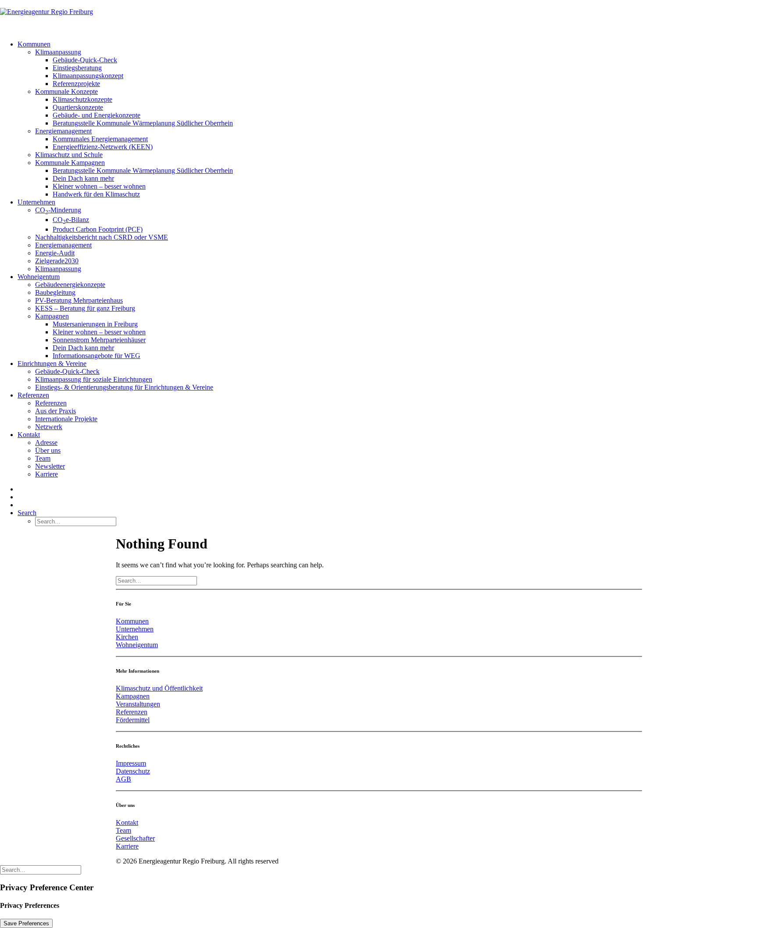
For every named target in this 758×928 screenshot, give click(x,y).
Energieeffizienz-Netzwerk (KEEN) (103, 146)
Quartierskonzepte (78, 107)
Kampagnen (52, 316)
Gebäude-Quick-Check (85, 60)
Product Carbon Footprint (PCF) (98, 229)
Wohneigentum (39, 276)
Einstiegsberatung (77, 68)
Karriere (46, 474)
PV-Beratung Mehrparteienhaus (79, 300)
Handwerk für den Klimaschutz (96, 194)
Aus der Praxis (55, 411)
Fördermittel (133, 720)
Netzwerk (48, 426)
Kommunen (34, 44)
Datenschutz (133, 771)
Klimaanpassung (58, 52)
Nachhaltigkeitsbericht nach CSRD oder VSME (101, 237)
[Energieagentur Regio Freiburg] (379, 16)
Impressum (131, 763)
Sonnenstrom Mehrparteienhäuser (99, 340)
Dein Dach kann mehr (83, 178)
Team (42, 458)
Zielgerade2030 (57, 261)
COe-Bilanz (71, 219)
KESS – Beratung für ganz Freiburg (85, 308)
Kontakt (29, 434)
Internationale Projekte (66, 419)
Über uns (48, 450)
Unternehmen (36, 202)
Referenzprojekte (76, 83)
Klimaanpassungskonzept (88, 75)
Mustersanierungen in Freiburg (95, 324)
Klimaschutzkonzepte (82, 99)
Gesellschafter (135, 838)
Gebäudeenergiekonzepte (70, 284)
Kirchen (127, 637)
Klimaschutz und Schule (69, 154)
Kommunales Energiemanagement (100, 139)
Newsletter (50, 466)
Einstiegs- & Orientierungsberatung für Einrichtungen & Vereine (124, 387)
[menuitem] (388, 119)
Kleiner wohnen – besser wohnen (99, 186)
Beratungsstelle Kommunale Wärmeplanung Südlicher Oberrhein (143, 123)
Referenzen (33, 395)
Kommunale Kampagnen (70, 162)
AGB (123, 779)
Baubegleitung (55, 292)
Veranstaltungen (138, 704)
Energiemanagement (63, 131)
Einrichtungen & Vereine (52, 363)
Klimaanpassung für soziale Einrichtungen (93, 379)
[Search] (156, 580)
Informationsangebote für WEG (96, 355)
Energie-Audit (55, 253)
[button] (27, 512)
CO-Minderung (58, 210)
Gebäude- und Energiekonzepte (96, 115)
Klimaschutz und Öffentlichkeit (159, 688)
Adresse (46, 442)
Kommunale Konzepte (66, 91)
